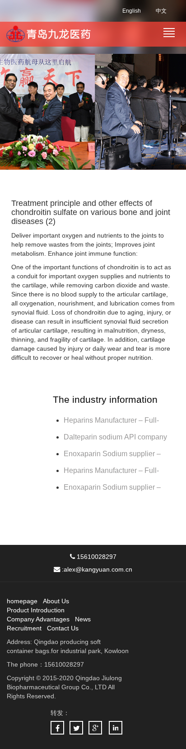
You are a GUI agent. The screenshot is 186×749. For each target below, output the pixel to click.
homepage (22, 601)
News (83, 619)
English (131, 11)
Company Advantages (38, 619)
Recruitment (24, 628)
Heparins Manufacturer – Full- (111, 470)
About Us (56, 601)
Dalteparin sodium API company (116, 437)
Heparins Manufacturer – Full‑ (111, 420)
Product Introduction (36, 610)
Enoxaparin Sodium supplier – (113, 454)
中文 (161, 11)
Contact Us (63, 628)
